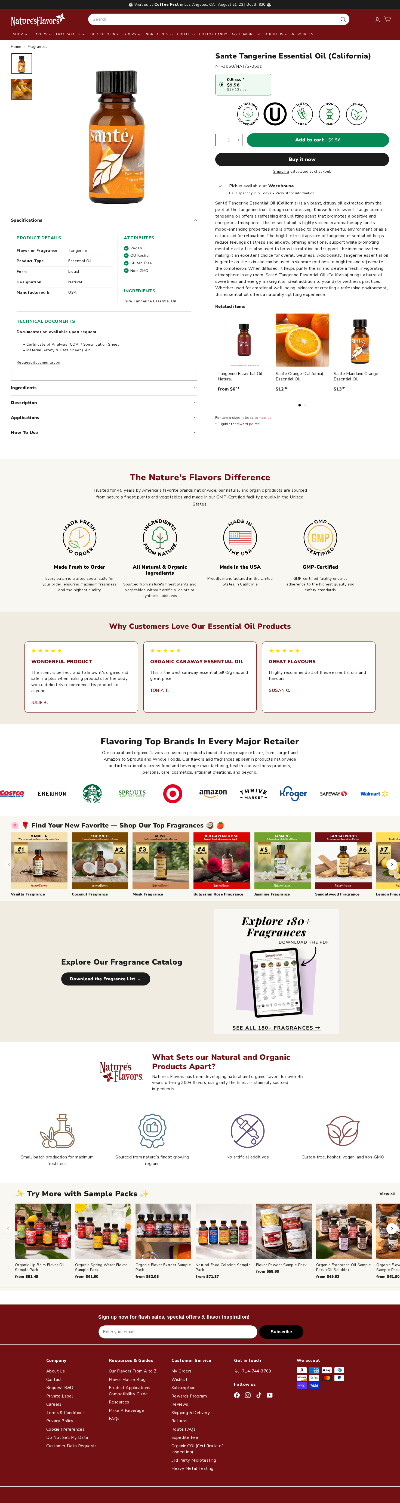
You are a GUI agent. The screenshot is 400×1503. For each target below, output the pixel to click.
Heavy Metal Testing (192, 1468)
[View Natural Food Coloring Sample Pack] (223, 1231)
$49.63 (327, 1276)
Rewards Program (189, 1396)
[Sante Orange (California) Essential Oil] (302, 340)
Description (24, 403)
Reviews (179, 1404)
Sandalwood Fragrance (337, 894)
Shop (18, 34)
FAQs (114, 1418)
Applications (25, 418)
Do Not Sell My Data (67, 1437)
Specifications (26, 220)
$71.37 (207, 1276)
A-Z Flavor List (246, 34)
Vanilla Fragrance (28, 894)
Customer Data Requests (71, 1446)
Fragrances (68, 34)
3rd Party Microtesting (193, 1460)
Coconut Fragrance (90, 894)
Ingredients (157, 34)
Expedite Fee (184, 1437)
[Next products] (391, 1228)
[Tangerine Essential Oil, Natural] (244, 340)
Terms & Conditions (65, 1412)
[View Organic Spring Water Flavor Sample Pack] (103, 1231)
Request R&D (59, 1387)
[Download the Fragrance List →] (276, 971)
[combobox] (218, 19)
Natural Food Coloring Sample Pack (223, 1267)
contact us (263, 418)
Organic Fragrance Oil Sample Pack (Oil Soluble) (343, 1267)
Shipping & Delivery (190, 1412)
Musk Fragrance (148, 894)
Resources (302, 34)
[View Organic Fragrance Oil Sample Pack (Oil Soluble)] (344, 1231)
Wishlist (179, 1379)
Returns (179, 1421)
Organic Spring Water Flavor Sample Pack (101, 1267)
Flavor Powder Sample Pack (281, 1265)
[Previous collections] (9, 864)
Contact (54, 1379)
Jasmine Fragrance (272, 894)
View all (388, 1194)
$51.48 (26, 1276)
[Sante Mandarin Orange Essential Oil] (360, 340)
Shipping (281, 171)
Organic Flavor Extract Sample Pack (163, 1267)
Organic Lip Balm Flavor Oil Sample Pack (39, 1267)
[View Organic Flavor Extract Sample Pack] (163, 1231)
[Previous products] (8, 1229)
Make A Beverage (126, 1410)
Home (17, 46)
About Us (274, 34)
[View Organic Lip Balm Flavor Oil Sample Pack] (43, 1231)
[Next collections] (391, 864)
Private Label (59, 1396)
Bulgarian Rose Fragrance (218, 894)
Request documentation (38, 362)
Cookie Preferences (65, 1429)
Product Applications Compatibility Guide (129, 1391)
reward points (248, 424)
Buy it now (302, 159)
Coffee (184, 34)
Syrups (129, 34)
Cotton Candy (213, 34)
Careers (53, 1404)
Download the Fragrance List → (105, 979)
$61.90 (86, 1276)
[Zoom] (117, 133)
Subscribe (281, 1332)
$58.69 (267, 1271)
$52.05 (147, 1276)
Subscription (183, 1387)
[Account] (377, 19)
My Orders (181, 1371)
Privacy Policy (59, 1421)
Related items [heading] (230, 306)
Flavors (40, 34)
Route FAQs (183, 1429)
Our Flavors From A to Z (132, 1371)
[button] (387, 19)
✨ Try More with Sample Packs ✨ (82, 1194)
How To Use (24, 433)
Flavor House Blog (127, 1379)
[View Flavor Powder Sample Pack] (284, 1231)
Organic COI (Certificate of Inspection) (197, 1449)
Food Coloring (103, 34)
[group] (207, 1241)
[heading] (38, 19)
